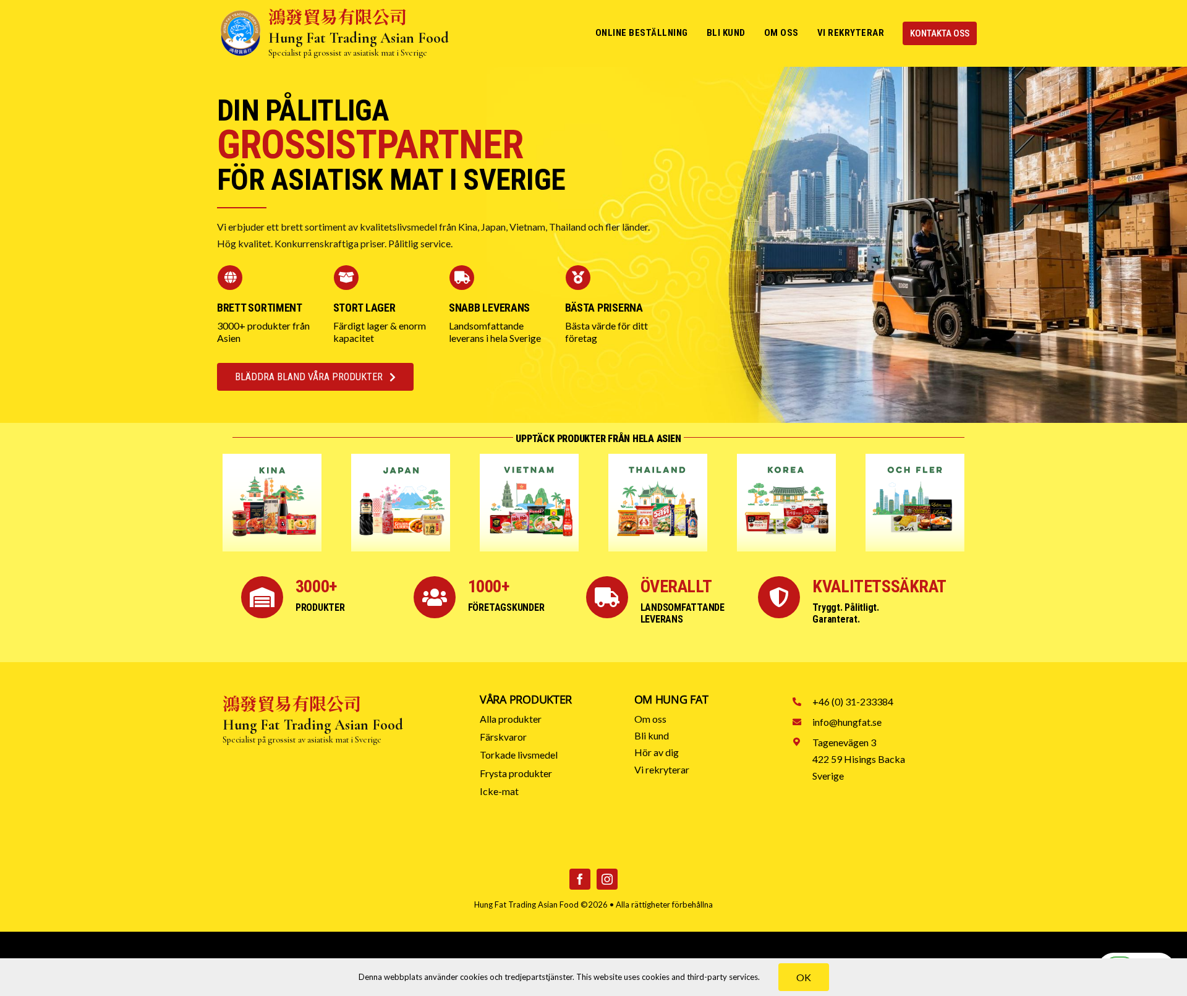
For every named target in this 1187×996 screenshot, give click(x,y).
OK (803, 977)
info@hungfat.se (847, 722)
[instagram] (607, 879)
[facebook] (579, 879)
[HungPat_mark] (240, 14)
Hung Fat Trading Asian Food (526, 904)
